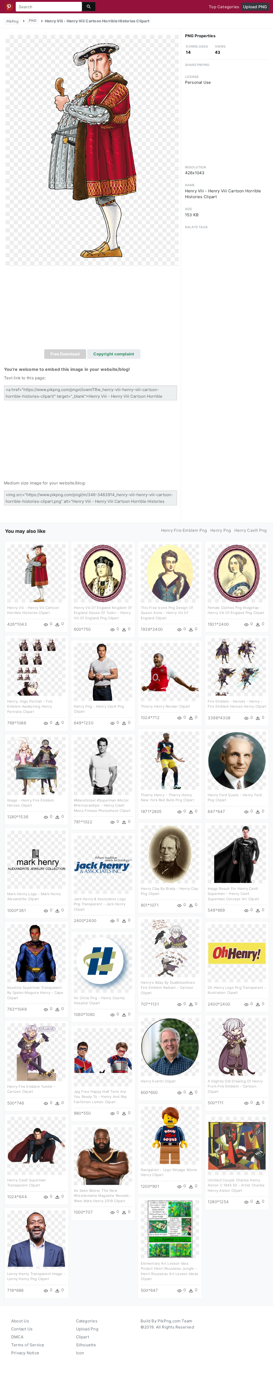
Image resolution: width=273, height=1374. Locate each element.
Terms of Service (28, 1344)
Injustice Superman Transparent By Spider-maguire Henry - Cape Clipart (35, 992)
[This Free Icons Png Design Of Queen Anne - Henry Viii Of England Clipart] (170, 573)
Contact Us (22, 1328)
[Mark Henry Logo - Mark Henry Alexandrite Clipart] (36, 859)
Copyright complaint (113, 353)
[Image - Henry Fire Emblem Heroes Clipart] (36, 765)
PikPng (12, 21)
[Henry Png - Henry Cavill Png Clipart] (103, 671)
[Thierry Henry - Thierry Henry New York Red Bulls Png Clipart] (170, 760)
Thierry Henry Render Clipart (165, 706)
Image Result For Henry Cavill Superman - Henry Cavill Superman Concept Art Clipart (233, 893)
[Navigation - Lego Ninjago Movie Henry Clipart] (170, 1135)
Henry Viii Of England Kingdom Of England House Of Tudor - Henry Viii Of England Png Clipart (103, 612)
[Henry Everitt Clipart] (170, 1046)
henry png (220, 530)
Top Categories (224, 6)
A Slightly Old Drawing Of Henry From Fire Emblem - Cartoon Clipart (235, 1086)
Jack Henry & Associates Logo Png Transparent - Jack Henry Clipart (100, 904)
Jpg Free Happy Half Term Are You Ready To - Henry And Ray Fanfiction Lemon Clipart (100, 1096)
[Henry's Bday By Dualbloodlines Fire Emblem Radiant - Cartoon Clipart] (170, 947)
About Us (20, 1320)
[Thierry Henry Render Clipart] (170, 671)
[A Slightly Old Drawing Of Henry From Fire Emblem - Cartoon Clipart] (237, 1046)
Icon (80, 1352)
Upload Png (87, 1328)
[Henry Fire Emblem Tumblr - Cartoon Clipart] (36, 1052)
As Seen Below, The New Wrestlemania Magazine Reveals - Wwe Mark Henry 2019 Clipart (103, 1195)
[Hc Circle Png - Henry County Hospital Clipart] (103, 963)
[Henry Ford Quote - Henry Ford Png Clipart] (237, 760)
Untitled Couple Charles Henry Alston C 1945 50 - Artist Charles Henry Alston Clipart (236, 1185)
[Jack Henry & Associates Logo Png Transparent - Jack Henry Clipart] (103, 864)
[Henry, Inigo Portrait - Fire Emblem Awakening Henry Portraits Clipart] (36, 666)
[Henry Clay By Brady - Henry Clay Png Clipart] (170, 854)
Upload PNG (255, 6)
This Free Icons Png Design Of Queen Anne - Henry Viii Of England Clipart (167, 612)
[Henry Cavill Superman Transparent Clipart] (36, 1145)
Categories (86, 1320)
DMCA (17, 1336)
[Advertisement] (92, 309)
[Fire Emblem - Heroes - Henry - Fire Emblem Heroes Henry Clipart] (237, 666)
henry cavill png (250, 530)
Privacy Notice (25, 1352)
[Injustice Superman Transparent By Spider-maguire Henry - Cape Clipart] (36, 953)
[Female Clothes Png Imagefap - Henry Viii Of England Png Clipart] (237, 573)
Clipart (82, 1336)
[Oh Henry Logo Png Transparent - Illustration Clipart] (237, 953)
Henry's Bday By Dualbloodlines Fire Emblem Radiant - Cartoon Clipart (168, 987)
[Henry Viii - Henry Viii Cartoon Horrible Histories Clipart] (92, 150)
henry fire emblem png (184, 530)
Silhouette (86, 1344)
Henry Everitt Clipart (158, 1081)
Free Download (65, 353)
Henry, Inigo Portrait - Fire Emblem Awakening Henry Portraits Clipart (30, 706)
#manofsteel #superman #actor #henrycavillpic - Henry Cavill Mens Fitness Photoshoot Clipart (102, 805)
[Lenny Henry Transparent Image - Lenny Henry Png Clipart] (36, 1239)
